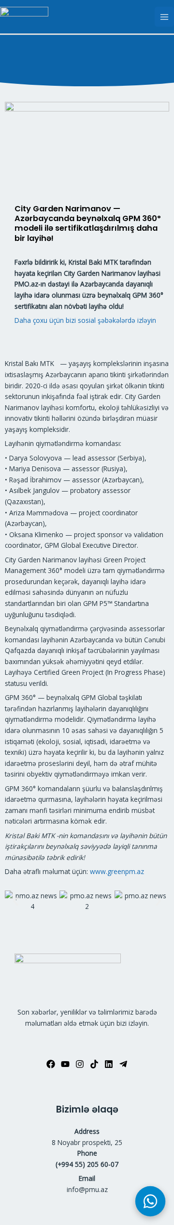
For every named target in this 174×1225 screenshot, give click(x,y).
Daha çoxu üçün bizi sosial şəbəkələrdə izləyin (85, 320)
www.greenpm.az (117, 871)
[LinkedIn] (108, 1064)
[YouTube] (65, 1064)
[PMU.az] (24, 17)
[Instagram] (79, 1064)
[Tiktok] (94, 1064)
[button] (16, 901)
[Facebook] (50, 1064)
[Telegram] (123, 1064)
